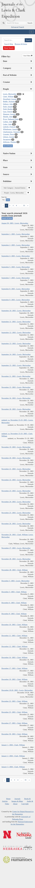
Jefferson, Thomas (9, 142)
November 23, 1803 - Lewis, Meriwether (16, 491)
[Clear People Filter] (23, 94)
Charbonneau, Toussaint (11, 132)
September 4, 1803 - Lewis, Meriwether (15, 256)
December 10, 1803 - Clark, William (14, 625)
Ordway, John (8, 104)
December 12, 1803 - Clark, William (14, 646)
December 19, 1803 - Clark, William (14, 679)
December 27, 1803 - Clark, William (14, 723)
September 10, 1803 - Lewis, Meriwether (16, 311)
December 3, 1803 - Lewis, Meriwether (15, 581)
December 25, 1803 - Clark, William (14, 712)
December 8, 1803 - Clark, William (14, 614)
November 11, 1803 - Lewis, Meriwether (15, 376)
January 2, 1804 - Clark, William (13, 756)
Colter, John (7, 124)
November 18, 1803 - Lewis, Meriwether (16, 409)
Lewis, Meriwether (9, 94)
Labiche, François (9, 127)
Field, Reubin (8, 109)
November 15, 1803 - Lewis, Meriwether (16, 387)
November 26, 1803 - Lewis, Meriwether (16, 524)
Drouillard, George (9, 99)
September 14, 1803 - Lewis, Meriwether (16, 354)
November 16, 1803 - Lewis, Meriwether (16, 398)
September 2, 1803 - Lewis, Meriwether (15, 245)
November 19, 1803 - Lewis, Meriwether (16, 447)
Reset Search (8, 48)
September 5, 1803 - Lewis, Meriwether (15, 267)
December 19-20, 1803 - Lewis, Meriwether (17, 690)
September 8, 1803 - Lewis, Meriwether (15, 289)
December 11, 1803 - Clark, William (14, 636)
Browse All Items (21, 44)
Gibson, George (8, 137)
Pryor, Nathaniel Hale (10, 119)
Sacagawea (7, 139)
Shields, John (7, 117)
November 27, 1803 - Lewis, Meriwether (16, 548)
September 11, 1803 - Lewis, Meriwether (16, 322)
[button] (29, 188)
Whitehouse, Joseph (10, 129)
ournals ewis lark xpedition (13, 10)
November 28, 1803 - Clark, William (14, 570)
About (15, 804)
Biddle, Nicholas (9, 101)
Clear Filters (27, 56)
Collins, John (7, 122)
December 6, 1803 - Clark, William (14, 603)
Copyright (24, 804)
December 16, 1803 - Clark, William (14, 657)
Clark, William (8, 96)
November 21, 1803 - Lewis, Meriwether (16, 469)
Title (3, 200)
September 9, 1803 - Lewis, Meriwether (15, 300)
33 (24, 205)
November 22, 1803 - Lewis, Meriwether (16, 480)
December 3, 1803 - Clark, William (14, 592)
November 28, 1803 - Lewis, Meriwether (16, 559)
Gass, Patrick (7, 112)
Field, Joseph (7, 107)
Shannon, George (9, 114)
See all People (8, 146)
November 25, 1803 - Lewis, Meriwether (16, 513)
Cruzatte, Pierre (8, 134)
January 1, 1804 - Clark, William (13, 745)
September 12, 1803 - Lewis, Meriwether (16, 332)
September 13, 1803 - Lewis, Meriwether (16, 343)
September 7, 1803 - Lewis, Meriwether (15, 278)
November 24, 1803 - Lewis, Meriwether (16, 502)
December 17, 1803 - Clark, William (14, 668)
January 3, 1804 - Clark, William (13, 767)
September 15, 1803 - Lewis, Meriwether (16, 365)
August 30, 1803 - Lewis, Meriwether (14, 223)
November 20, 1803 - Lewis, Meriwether (16, 458)
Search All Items (7, 218)
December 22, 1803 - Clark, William (14, 701)
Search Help (8, 44)
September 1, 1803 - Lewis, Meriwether (15, 234)
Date (7, 200)
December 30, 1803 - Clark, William (14, 734)
